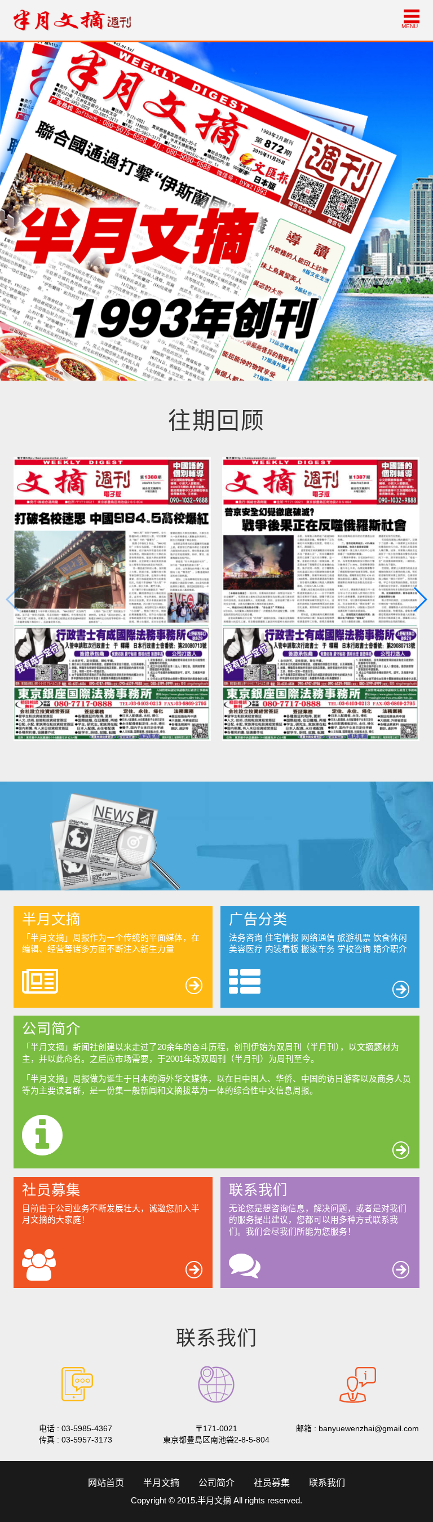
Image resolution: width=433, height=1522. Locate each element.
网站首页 (106, 1483)
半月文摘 (161, 1483)
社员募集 (272, 1483)
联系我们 (327, 1483)
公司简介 (216, 1483)
